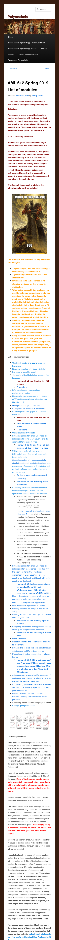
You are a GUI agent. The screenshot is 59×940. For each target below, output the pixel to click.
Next (48, 68)
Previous (12, 68)
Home (10, 37)
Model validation (19, 638)
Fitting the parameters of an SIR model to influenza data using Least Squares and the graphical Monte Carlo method (30, 438)
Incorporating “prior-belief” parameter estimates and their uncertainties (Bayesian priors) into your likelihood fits (31, 687)
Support (11, 54)
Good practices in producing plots (26, 405)
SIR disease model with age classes (27, 450)
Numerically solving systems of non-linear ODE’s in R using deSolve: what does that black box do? (29, 399)
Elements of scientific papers (24, 371)
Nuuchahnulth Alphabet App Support (22, 48)
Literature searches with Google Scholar (28, 368)
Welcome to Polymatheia (28, 54)
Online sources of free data (23, 432)
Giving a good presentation (23, 705)
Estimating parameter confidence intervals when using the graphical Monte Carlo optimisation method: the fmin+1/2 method (29, 490)
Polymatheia (18, 16)
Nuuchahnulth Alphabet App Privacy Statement (26, 42)
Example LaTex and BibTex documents (28, 408)
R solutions (22, 387)
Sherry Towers (38, 95)
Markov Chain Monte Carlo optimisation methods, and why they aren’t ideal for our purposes (29, 696)
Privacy (44, 48)
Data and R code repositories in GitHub (28, 605)
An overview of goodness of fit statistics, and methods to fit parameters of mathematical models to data (31, 469)
